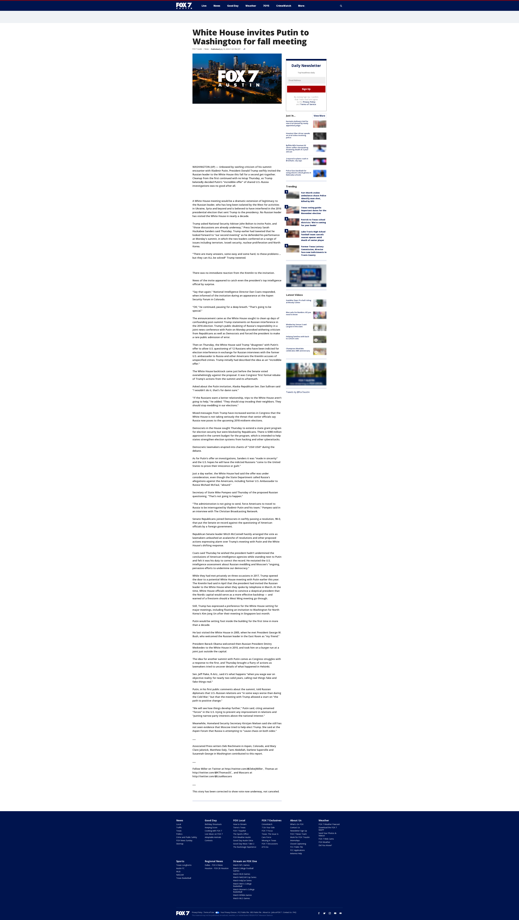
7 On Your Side (268, 827)
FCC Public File (296, 847)
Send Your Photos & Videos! (327, 834)
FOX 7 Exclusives (271, 820)
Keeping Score (211, 827)
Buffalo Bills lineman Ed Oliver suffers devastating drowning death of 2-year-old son (297, 148)
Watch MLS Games (241, 898)
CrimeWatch (267, 824)
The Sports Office (241, 834)
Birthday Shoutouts (213, 824)
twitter (324, 913)
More (301, 5)
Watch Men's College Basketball (242, 884)
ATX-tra (265, 847)
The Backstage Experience (244, 847)
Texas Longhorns (184, 865)
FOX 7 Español (239, 830)
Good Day (211, 820)
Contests (209, 840)
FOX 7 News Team (298, 834)
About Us (295, 820)
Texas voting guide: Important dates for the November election (313, 210)
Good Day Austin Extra (243, 840)
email (340, 913)
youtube (335, 913)
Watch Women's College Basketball (243, 890)
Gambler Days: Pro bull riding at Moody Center (298, 301)
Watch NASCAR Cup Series (244, 877)
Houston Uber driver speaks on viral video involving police (298, 135)
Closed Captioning (298, 843)
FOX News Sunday (184, 840)
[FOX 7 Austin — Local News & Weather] (185, 6)
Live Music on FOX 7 (214, 834)
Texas (179, 830)
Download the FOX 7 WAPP (328, 828)
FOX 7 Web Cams (326, 839)
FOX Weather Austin (242, 837)
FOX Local (239, 820)
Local (178, 824)
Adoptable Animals (213, 837)
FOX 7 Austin (197, 49)
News (206, 49)
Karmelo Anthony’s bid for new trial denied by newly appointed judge (297, 123)
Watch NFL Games (241, 865)
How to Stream (240, 824)
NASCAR (180, 874)
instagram (330, 913)
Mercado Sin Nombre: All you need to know (298, 313)
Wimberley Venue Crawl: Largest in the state (296, 325)
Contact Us (295, 827)
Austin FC (180, 868)
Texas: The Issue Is (270, 834)
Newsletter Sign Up (298, 830)
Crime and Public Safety (186, 837)
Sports (180, 861)
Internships (295, 840)
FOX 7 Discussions (270, 843)
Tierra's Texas (239, 827)
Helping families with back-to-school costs (298, 337)
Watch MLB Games (241, 874)
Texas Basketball (183, 878)
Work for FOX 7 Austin (300, 837)
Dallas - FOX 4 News (214, 865)
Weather (324, 820)
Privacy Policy (309, 102)
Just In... (291, 115)
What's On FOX (296, 824)
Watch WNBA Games (242, 895)
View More (319, 115)
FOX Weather (324, 842)
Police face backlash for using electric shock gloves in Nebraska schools (298, 172)
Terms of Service (308, 104)
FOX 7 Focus (267, 830)
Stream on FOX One (245, 861)
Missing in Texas (269, 840)
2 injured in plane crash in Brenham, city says (297, 159)
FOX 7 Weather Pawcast (329, 824)
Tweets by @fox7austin (298, 392)
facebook (319, 913)
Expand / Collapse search (341, 6)
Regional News (214, 861)
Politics (179, 834)
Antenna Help (296, 853)
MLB (178, 871)
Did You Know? (325, 845)
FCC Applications (297, 850)
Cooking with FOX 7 (213, 830)
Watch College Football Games (243, 869)
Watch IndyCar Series (242, 880)
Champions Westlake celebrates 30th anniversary (298, 349)
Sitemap (179, 843)
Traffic (179, 827)
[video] (320, 303)
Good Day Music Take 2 (243, 843)
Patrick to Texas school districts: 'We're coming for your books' (313, 222)
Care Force (266, 837)
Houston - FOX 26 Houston (217, 868)
